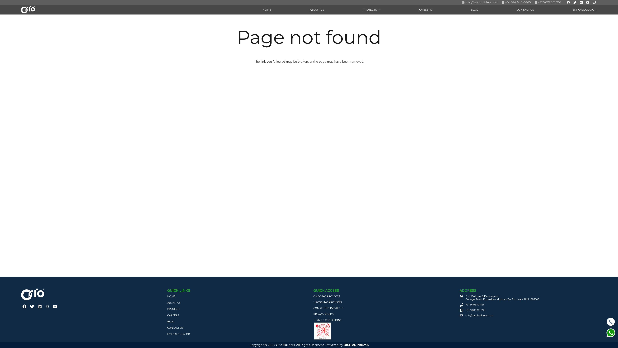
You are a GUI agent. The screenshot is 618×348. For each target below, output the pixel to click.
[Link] (28, 9)
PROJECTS (173, 308)
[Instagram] (47, 306)
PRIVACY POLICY (323, 314)
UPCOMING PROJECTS (327, 302)
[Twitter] (32, 306)
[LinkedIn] (39, 306)
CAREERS (173, 315)
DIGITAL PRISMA (356, 345)
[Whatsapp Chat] (611, 337)
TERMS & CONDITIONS (327, 320)
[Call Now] (611, 325)
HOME (171, 296)
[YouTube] (54, 306)
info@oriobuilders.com (479, 315)
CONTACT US (175, 327)
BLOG (170, 321)
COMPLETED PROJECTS (328, 308)
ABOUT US (174, 302)
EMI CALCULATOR (178, 334)
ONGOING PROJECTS (326, 296)
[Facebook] (24, 306)
